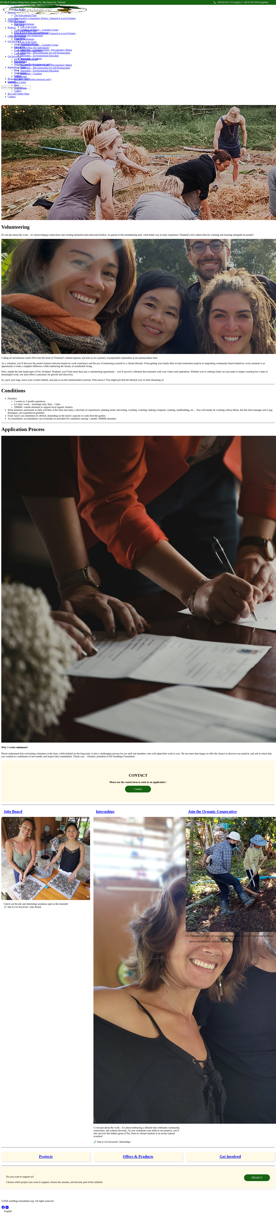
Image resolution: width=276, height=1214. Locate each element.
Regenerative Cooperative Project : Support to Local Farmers (45, 33)
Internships (19, 62)
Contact (11, 96)
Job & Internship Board (26, 59)
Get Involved (14, 56)
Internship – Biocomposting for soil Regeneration (45, 67)
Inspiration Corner (17, 82)
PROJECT (257, 1177)
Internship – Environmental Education (39, 70)
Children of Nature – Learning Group (39, 44)
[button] (138, 1211)
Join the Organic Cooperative (212, 811)
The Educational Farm (25, 30)
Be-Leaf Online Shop (18, 93)
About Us (13, 19)
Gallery (18, 90)
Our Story (19, 21)
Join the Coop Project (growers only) (32, 79)
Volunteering (20, 76)
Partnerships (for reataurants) (28, 50)
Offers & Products (17, 36)
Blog (16, 85)
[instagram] (7, 1208)
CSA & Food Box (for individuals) (31, 47)
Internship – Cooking (31, 73)
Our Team (19, 24)
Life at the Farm (28, 42)
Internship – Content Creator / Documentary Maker (46, 65)
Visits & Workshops (24, 39)
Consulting (19, 53)
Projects (12, 27)
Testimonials (20, 88)
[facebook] (3, 1208)
